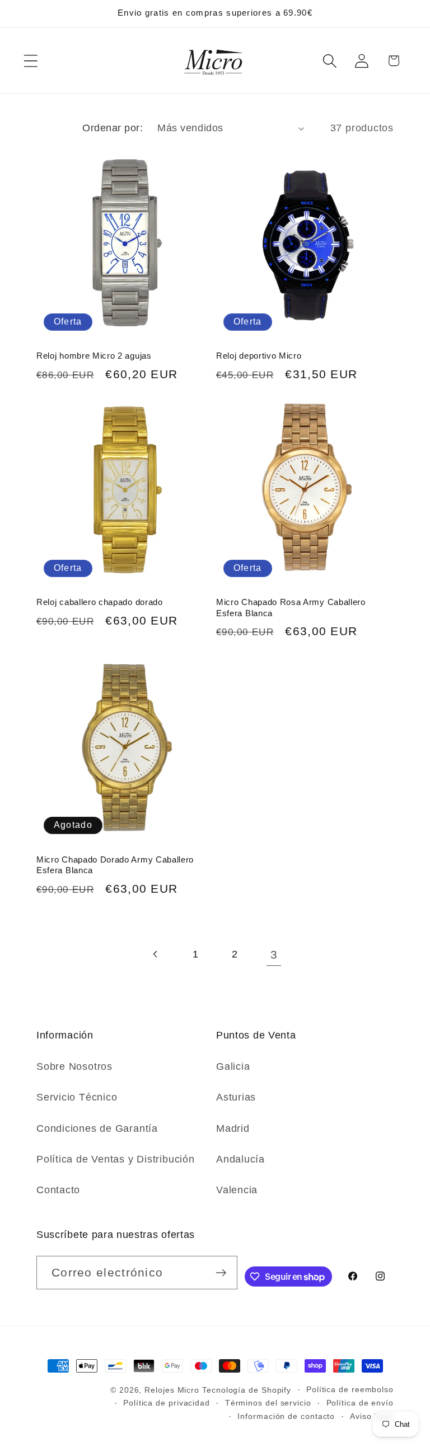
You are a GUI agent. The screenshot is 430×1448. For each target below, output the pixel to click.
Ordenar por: (112, 128)
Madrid (233, 1128)
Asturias (236, 1097)
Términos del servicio (268, 1402)
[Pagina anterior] (156, 954)
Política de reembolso (350, 1389)
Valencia (237, 1189)
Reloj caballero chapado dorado (99, 602)
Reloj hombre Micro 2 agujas (94, 355)
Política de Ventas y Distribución (115, 1159)
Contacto (58, 1189)
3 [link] (274, 954)
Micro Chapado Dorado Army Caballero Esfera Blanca (115, 865)
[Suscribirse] (221, 1273)
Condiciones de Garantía (97, 1128)
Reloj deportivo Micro (259, 355)
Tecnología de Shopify (246, 1389)
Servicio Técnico (76, 1097)
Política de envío (360, 1402)
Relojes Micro (171, 1389)
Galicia (233, 1066)
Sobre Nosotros (74, 1066)
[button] (30, 61)
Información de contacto (286, 1416)
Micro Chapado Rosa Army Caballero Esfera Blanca (291, 607)
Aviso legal (372, 1416)
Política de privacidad (166, 1402)
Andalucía (240, 1159)
